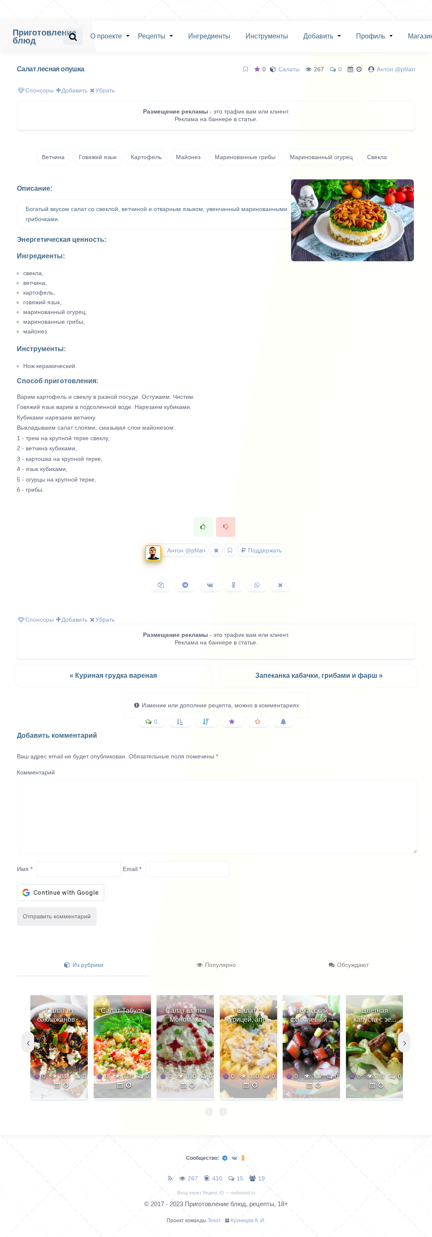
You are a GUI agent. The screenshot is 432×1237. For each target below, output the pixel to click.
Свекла (377, 157)
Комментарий (36, 772)
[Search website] (73, 36)
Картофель (146, 157)
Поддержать (264, 550)
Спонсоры (39, 90)
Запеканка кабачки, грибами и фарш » (319, 675)
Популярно (219, 964)
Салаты (289, 69)
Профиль (370, 36)
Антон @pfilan (396, 69)
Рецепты (151, 36)
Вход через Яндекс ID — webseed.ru (216, 1192)
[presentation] (28, 1042)
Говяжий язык (97, 157)
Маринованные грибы (245, 157)
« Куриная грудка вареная (113, 675)
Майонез (188, 157)
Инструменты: (41, 348)
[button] (209, 1111)
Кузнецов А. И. (248, 1220)
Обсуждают (352, 964)
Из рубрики (87, 964)
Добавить (318, 36)
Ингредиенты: (41, 256)
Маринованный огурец (321, 157)
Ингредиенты (209, 36)
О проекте (106, 36)
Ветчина (53, 157)
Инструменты (267, 36)
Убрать (105, 90)
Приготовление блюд (44, 36)
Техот (214, 1220)
